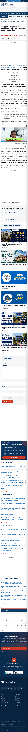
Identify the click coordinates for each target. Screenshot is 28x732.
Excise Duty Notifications (13, 202)
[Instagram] (15, 688)
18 (6, 623)
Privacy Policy (3, 724)
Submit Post (17, 1)
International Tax (4, 702)
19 (10, 623)
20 (14, 623)
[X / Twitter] (5, 688)
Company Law (18, 694)
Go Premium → (14, 457)
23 (25, 623)
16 (25, 620)
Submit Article (18, 710)
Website (4, 391)
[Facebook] (2, 688)
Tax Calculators (4, 716)
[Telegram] (21, 688)
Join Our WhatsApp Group (11, 212)
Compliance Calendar (6, 714)
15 (21, 620)
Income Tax (6, 13)
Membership (17, 716)
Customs (3, 698)
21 (17, 623)
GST (2, 696)
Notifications (13, 19)
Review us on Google (9, 219)
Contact (16, 714)
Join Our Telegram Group (11, 216)
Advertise (17, 712)
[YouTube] (8, 688)
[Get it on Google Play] (9, 672)
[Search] (26, 13)
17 (2, 623)
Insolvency (17, 700)
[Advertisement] (11, 55)
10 (2, 620)
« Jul (2, 630)
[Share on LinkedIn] (9, 38)
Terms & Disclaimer (11, 724)
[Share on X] (6, 38)
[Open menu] (25, 4)
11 (6, 620)
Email (3, 386)
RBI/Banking (17, 698)
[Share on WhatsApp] (11, 38)
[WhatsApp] (18, 688)
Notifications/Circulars (12, 35)
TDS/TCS (3, 700)
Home (2, 13)
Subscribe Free (6, 648)
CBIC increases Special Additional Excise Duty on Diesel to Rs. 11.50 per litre (13, 28)
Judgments (3, 712)
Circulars (3, 710)
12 (10, 620)
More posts (4, 491)
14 (17, 620)
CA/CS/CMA (17, 702)
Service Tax (17, 13)
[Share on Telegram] (14, 38)
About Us (17, 708)
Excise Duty (7, 19)
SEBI (16, 696)
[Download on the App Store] (18, 672)
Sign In (24, 1)
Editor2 (4, 34)
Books (9, 1)
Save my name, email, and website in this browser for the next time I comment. (14, 398)
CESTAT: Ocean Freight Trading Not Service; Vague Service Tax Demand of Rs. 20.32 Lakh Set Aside (13, 487)
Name (4, 381)
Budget (12, 13)
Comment (4, 365)
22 (21, 623)
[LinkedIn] (12, 688)
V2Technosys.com (4, 722)
